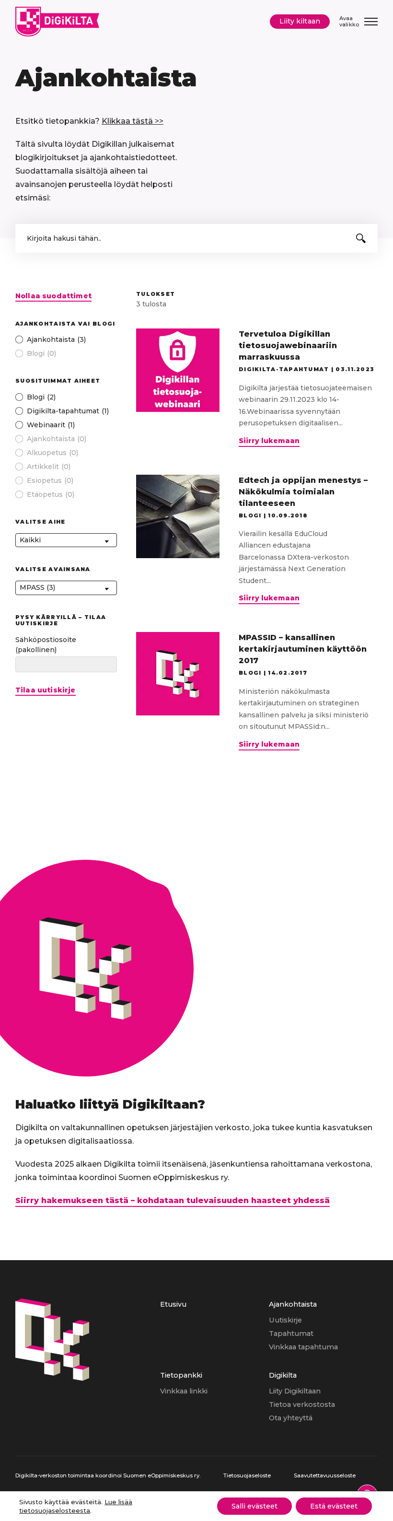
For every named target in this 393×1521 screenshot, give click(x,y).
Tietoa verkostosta (302, 1404)
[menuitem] (214, 1334)
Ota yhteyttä (290, 1418)
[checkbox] (66, 340)
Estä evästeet (334, 1506)
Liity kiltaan (299, 21)
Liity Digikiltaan (295, 1391)
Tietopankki (181, 1375)
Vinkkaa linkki (184, 1391)
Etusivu (173, 1304)
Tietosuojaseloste (247, 1475)
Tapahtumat (291, 1333)
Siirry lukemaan (269, 441)
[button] (361, 238)
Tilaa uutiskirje (45, 690)
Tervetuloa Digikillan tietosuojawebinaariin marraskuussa (288, 345)
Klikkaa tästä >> (132, 121)
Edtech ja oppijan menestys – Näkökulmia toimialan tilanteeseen (303, 492)
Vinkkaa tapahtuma (303, 1347)
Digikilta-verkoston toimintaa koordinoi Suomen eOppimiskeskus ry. (107, 1475)
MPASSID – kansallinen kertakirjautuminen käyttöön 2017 (303, 649)
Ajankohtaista (293, 1304)
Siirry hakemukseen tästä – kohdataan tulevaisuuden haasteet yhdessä (172, 1200)
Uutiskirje (285, 1320)
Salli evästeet (254, 1506)
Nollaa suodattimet (53, 296)
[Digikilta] (52, 1378)
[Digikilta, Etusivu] (57, 21)
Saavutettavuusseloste (325, 1475)
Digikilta (283, 1375)
